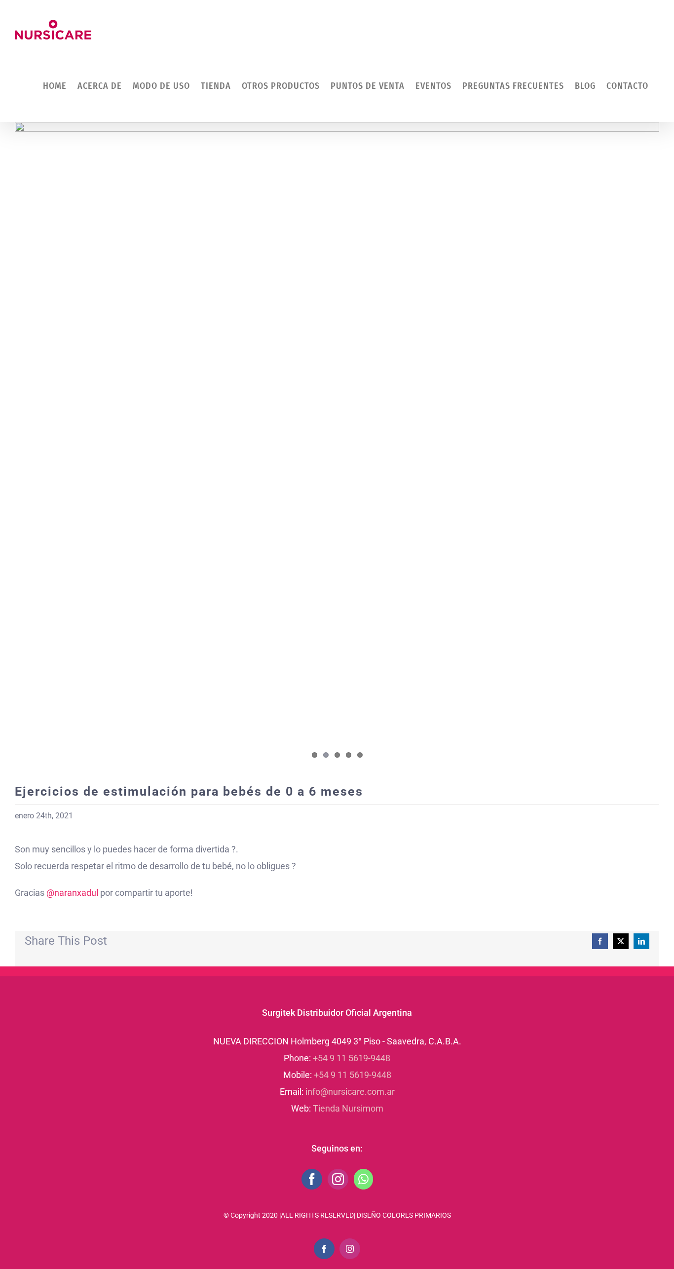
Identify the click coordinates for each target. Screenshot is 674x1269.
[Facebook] (311, 1179)
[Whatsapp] (363, 1179)
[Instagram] (338, 1179)
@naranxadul (72, 892)
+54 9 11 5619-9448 (351, 1058)
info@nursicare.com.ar (350, 1091)
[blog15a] (337, 445)
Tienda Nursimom (348, 1108)
